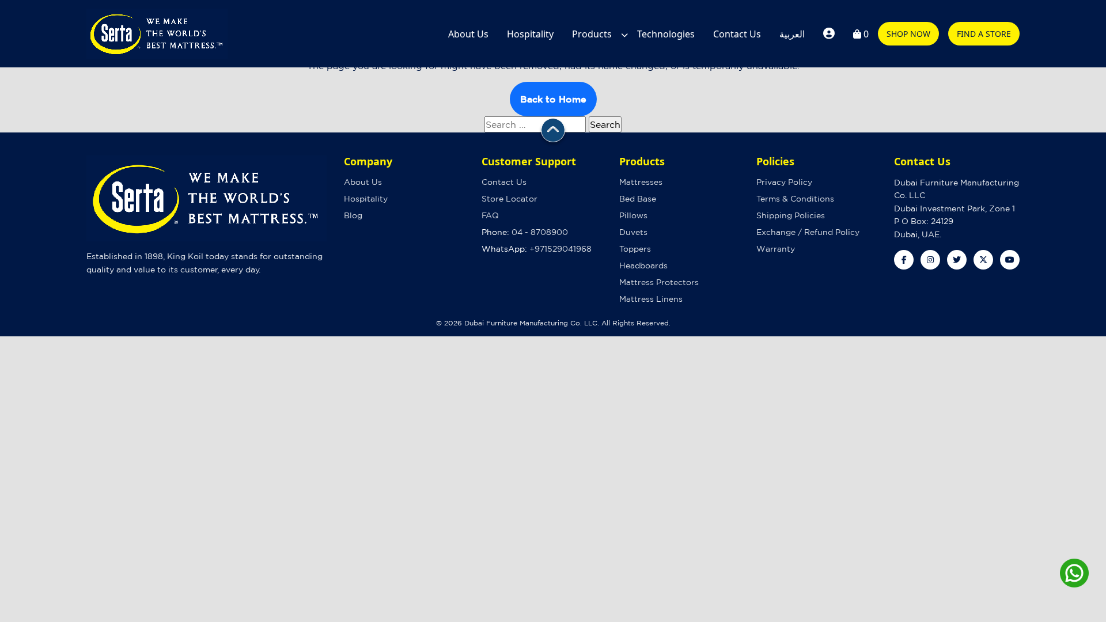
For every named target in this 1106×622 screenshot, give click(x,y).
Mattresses (640, 182)
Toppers (635, 248)
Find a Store (984, 33)
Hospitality (530, 34)
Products (592, 34)
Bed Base (637, 198)
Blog (353, 215)
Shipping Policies (790, 215)
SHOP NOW (908, 33)
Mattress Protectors (659, 282)
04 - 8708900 (540, 232)
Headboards (643, 265)
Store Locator (509, 198)
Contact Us (737, 34)
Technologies (666, 34)
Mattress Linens (651, 299)
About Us (468, 34)
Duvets (633, 232)
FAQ (490, 215)
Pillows (633, 215)
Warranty (775, 248)
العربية (792, 34)
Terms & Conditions (795, 198)
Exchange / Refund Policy (807, 232)
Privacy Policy (784, 182)
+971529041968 (560, 248)
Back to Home (553, 99)
